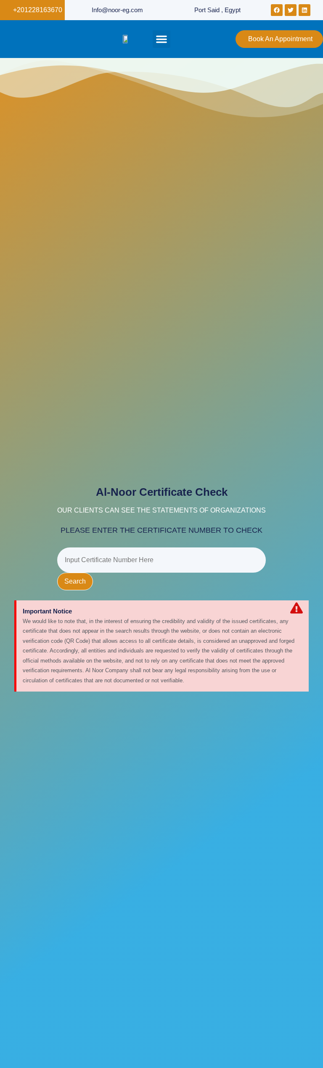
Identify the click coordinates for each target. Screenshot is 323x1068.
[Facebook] (277, 10)
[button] (161, 39)
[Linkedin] (304, 10)
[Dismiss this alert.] (296, 609)
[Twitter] (291, 10)
